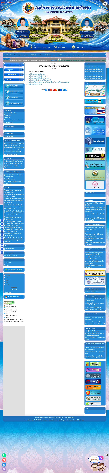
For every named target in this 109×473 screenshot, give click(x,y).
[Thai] (8, 2)
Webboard (33, 55)
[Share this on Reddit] (56, 90)
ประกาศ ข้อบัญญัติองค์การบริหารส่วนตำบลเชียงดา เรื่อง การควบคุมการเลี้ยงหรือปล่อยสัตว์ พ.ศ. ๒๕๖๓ (13, 229)
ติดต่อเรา (40, 55)
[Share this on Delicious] (66, 90)
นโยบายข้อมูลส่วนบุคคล (60, 420)
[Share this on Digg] (61, 90)
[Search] (105, 54)
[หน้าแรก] (2, 224)
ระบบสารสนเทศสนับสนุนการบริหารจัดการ (83, 55)
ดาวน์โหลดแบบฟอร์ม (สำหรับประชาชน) (54, 66)
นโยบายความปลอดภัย (48, 420)
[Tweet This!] (46, 90)
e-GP (2, 234)
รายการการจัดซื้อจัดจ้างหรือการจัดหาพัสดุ (95, 207)
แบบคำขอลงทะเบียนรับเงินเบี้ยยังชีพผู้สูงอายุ (38, 78)
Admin (55, 68)
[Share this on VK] (59, 90)
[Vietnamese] (10, 2)
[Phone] (4, 455)
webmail (48, 55)
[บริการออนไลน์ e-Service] (2, 227)
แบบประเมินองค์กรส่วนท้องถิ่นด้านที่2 (94, 76)
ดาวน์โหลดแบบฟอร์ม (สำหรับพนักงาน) (13, 163)
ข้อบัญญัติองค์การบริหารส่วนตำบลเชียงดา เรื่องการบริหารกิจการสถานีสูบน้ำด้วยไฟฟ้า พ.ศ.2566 (14, 240)
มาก (7, 278)
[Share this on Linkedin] (64, 90)
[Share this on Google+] (51, 90)
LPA (54, 55)
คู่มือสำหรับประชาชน (9, 248)
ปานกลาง (8, 280)
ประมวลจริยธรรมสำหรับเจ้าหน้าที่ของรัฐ (95, 227)
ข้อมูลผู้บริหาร (7, 115)
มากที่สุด (8, 275)
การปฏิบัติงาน (54, 63)
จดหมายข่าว (67, 55)
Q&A (5, 129)
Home (6, 55)
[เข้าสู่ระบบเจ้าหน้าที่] (2, 241)
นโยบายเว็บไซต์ (70, 420)
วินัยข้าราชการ (88, 232)
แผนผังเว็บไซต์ (78, 420)
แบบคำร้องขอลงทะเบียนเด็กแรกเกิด (36, 74)
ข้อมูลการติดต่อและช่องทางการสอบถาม (13, 120)
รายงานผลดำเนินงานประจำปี (11, 154)
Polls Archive (7, 292)
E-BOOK (60, 55)
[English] (4, 2)
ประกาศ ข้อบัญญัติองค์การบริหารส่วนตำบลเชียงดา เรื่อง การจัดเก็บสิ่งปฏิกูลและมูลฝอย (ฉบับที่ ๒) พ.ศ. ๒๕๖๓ (14, 223)
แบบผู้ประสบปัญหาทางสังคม (35, 84)
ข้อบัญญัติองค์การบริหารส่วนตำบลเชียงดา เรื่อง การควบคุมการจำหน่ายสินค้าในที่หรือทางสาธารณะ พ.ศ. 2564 (14, 213)
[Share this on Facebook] (49, 90)
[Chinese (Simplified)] (2, 2)
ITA (11, 55)
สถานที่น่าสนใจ (7, 263)
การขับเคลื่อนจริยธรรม (90, 229)
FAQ (83, 420)
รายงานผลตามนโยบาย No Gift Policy (94, 309)
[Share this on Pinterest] (54, 90)
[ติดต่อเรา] (2, 238)
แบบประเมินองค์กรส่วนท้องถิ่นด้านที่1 (94, 78)
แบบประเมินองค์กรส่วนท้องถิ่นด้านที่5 (94, 69)
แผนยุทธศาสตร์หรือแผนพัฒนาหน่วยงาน (14, 147)
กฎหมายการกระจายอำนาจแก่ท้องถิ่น (94, 67)
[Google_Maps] (4, 460)
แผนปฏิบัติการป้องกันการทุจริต (92, 331)
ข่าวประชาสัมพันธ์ (8, 136)
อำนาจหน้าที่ (7, 117)
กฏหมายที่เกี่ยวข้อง (8, 122)
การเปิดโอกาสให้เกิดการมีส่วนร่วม (93, 292)
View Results (14, 289)
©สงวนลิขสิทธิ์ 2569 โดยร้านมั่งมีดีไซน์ (34, 420)
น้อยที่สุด (8, 285)
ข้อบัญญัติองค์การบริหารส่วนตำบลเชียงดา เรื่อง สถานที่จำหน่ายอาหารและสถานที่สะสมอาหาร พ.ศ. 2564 (14, 206)
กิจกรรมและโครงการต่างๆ (20, 55)
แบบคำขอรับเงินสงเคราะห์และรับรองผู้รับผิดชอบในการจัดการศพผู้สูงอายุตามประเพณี (48, 82)
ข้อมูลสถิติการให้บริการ (9, 179)
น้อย (7, 282)
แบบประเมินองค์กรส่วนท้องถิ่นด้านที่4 (94, 71)
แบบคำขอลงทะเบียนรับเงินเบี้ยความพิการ (38, 76)
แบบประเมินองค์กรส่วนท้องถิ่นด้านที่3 (94, 74)
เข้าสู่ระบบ (87, 411)
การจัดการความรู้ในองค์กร (10, 256)
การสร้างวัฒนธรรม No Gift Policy (93, 307)
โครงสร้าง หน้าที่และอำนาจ (10, 113)
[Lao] (6, 2)
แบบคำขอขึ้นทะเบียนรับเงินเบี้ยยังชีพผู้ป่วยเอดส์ (39, 80)
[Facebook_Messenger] (4, 465)
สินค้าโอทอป (7, 265)
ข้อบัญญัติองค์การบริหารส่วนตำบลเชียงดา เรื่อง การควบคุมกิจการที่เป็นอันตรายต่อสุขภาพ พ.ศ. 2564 (14, 200)
